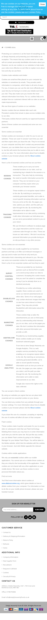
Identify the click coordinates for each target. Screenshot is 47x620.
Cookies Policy (34, 12)
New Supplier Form (9, 561)
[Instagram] (34, 517)
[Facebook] (26, 517)
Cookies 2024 (10, 47)
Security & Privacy (9, 576)
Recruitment (7, 565)
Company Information (10, 557)
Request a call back (10, 569)
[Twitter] (30, 517)
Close (42, 4)
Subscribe (39, 509)
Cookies (6, 573)
